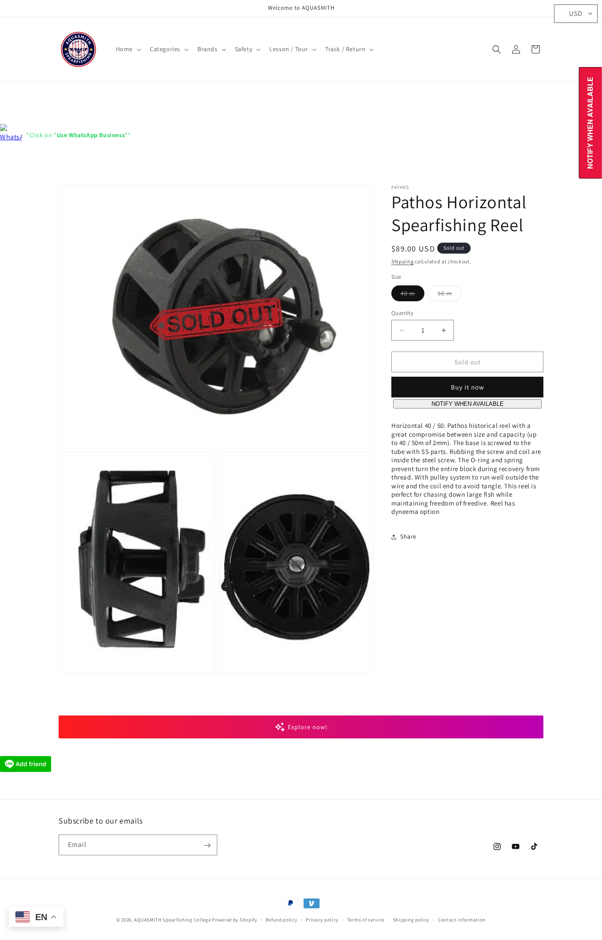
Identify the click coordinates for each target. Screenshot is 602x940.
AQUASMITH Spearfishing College (172, 920)
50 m (449, 295)
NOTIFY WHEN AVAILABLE (467, 404)
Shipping (402, 261)
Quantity (402, 313)
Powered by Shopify (234, 920)
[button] (128, 49)
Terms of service (365, 919)
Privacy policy (322, 919)
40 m (412, 295)
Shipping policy (411, 919)
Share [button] (408, 536)
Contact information (462, 919)
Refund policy (281, 919)
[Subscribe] (207, 845)
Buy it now (467, 387)
